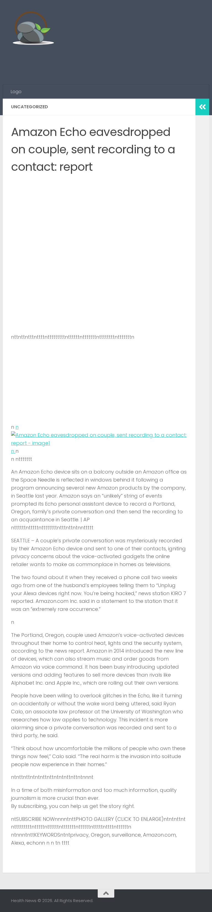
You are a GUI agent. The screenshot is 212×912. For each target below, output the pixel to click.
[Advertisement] (100, 62)
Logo (16, 91)
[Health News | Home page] (33, 29)
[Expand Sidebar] (202, 107)
